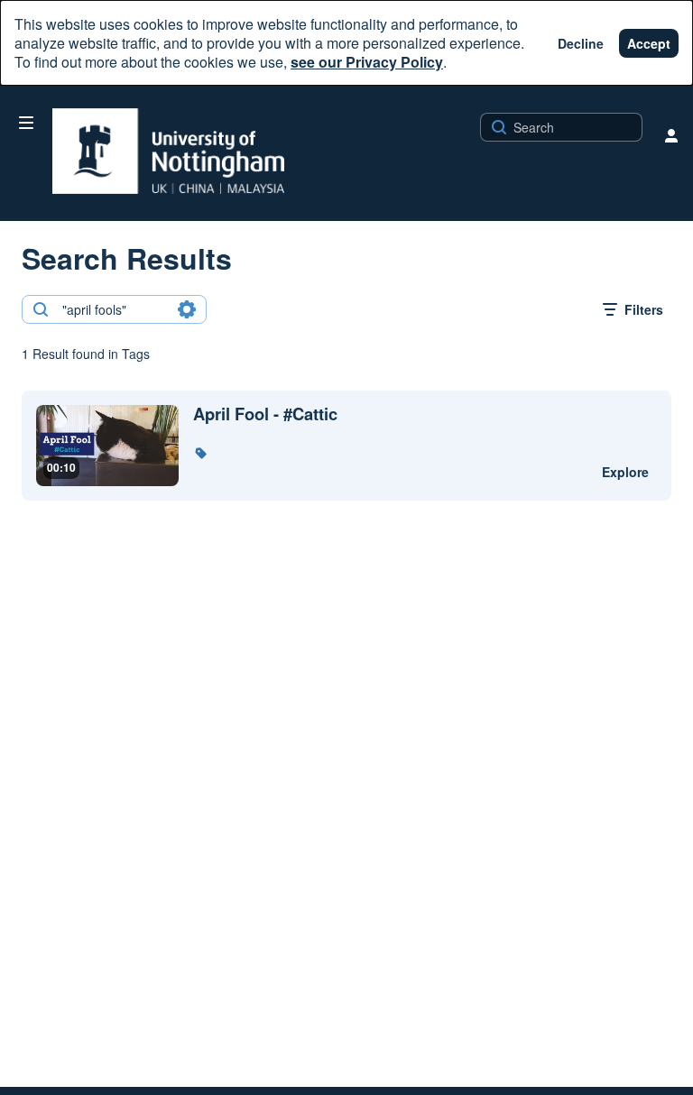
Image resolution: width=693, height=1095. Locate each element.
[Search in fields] (187, 309)
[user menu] (671, 135)
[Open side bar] (26, 122)
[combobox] (113, 309)
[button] (200, 453)
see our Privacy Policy (367, 61)
